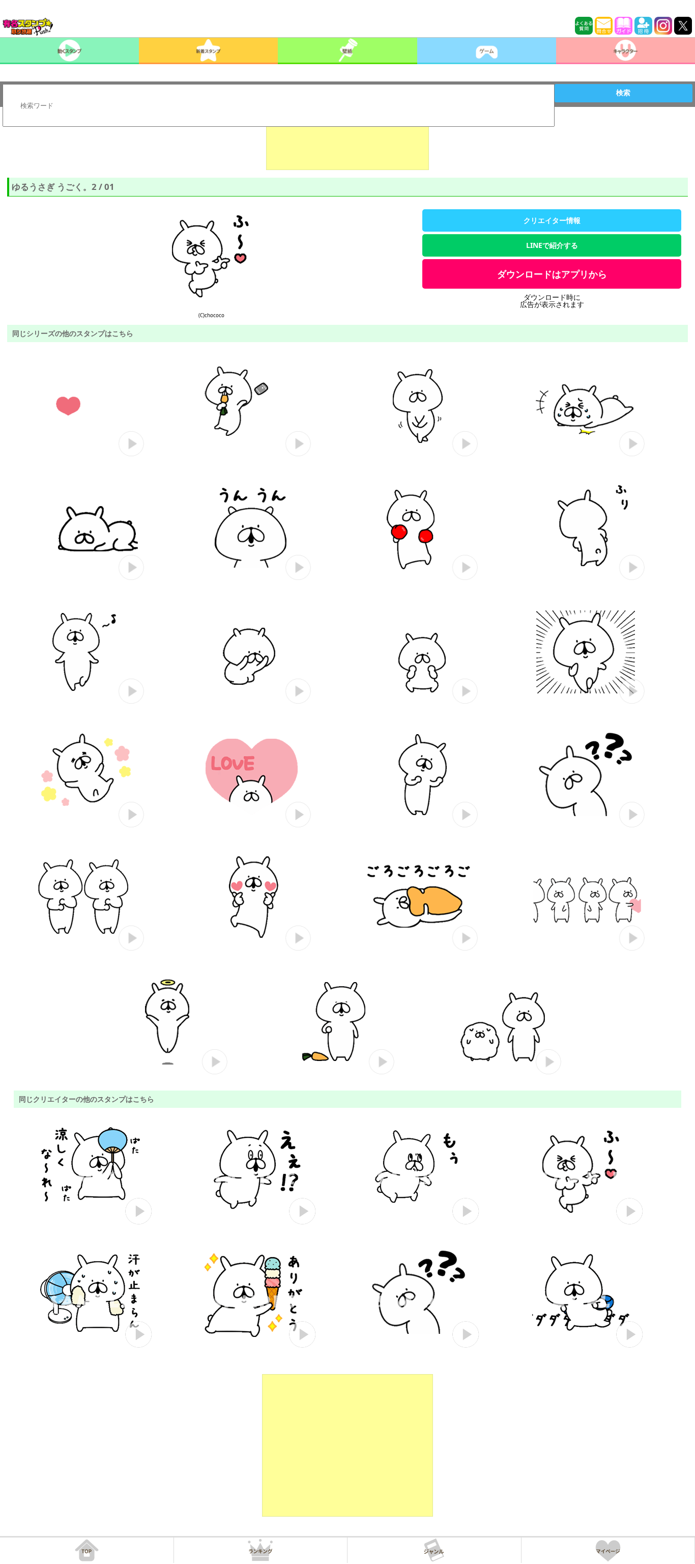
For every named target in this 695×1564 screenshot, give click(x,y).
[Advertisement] (347, 144)
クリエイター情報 (552, 220)
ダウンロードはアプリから (552, 274)
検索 (623, 93)
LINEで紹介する (552, 245)
